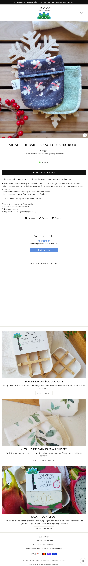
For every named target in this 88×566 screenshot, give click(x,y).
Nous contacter (44, 537)
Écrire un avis (44, 250)
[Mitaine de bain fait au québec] (44, 422)
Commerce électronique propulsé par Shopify (44, 564)
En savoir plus (44, 528)
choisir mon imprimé (44, 461)
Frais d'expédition (30, 154)
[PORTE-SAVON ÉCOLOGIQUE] (44, 354)
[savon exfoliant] (44, 490)
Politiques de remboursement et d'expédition (44, 548)
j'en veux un (44, 393)
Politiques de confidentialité (44, 544)
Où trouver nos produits (44, 541)
